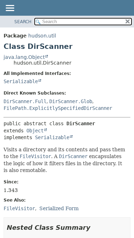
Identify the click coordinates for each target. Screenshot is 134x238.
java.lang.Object (24, 57)
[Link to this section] (95, 227)
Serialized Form (59, 208)
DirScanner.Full (25, 101)
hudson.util (42, 36)
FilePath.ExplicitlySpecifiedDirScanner (58, 108)
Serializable (21, 81)
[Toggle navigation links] (10, 9)
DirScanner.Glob (70, 101)
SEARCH (22, 21)
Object (35, 130)
